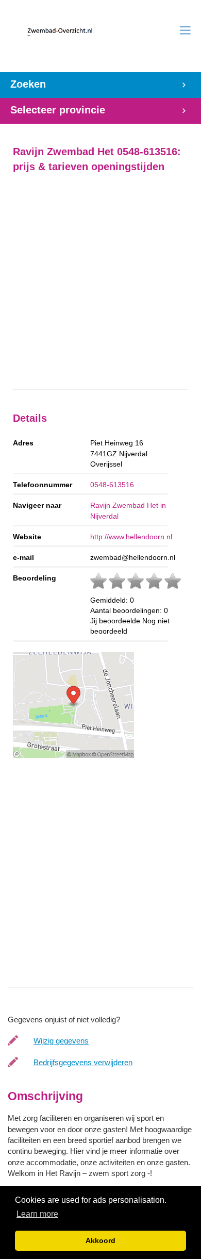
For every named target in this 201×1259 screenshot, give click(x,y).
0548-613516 (112, 485)
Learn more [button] (37, 1214)
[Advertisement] (100, 281)
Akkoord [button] (100, 1240)
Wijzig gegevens (61, 1040)
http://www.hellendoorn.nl (131, 537)
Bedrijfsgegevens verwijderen (83, 1062)
